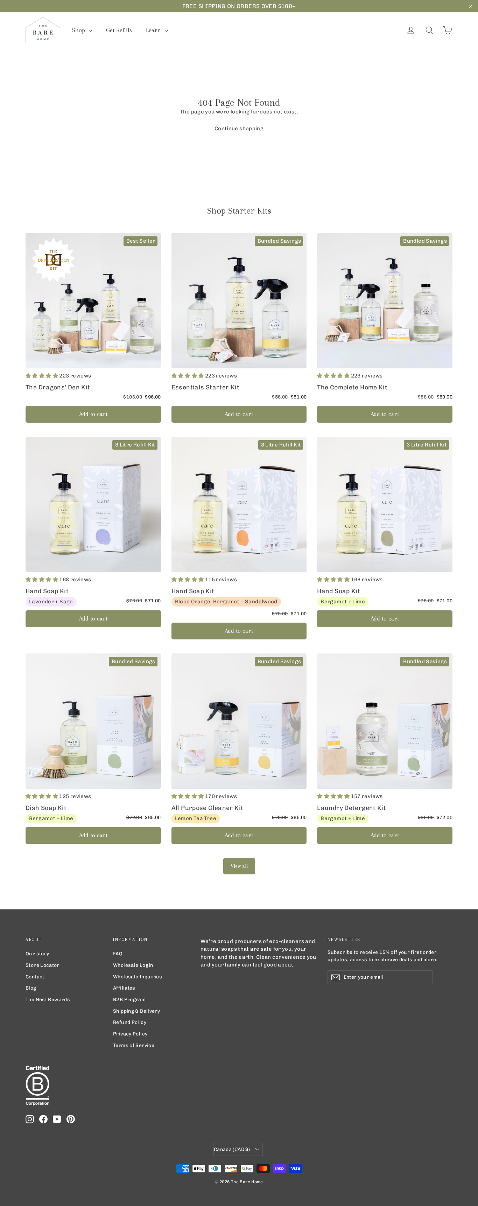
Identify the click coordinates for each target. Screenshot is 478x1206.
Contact (35, 976)
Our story (37, 953)
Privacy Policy (130, 1034)
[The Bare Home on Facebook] (43, 1119)
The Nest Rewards (48, 999)
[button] (42, 376)
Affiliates (124, 988)
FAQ (117, 953)
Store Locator (42, 965)
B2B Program (129, 999)
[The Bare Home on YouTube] (57, 1119)
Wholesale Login (133, 965)
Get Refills (119, 30)
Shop (79, 30)
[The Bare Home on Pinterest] (70, 1119)
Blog (31, 988)
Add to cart (93, 413)
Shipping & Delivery (136, 1011)
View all (239, 866)
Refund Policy (129, 1022)
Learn (154, 30)
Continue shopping (239, 128)
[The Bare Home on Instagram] (30, 1119)
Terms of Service (133, 1045)
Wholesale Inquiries (137, 976)
